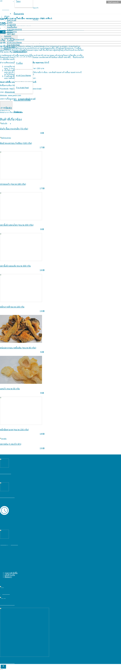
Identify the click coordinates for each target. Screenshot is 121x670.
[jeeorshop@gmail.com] (42, 534)
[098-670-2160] (42, 463)
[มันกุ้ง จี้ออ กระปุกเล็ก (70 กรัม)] (3, 123)
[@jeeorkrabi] (42, 587)
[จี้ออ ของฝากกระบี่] (42, 486)
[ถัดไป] (2, 669)
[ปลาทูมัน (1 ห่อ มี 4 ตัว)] (3, 438)
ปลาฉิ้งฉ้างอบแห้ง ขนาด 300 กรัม (15, 266)
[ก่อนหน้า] (0, 669)
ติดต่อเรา (8, 577)
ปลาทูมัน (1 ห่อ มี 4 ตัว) (10, 444)
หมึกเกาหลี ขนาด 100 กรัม (12, 307)
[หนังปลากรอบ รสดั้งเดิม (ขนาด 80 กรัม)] (21, 342)
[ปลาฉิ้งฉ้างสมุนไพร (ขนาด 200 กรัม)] (21, 219)
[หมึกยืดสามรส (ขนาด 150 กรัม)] (21, 424)
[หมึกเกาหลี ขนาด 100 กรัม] (21, 301)
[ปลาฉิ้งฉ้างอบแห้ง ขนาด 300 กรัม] (21, 260)
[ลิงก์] (18, 39)
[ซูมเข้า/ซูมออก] (0, 667)
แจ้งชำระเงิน (10, 575)
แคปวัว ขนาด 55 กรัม (10, 388)
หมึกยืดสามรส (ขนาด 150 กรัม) (14, 429)
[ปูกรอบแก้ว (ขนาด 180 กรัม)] (21, 178)
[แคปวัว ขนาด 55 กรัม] (21, 383)
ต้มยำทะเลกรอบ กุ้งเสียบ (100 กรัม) (16, 143)
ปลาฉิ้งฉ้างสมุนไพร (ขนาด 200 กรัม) (16, 225)
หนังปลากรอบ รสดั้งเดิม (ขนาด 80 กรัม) (18, 348)
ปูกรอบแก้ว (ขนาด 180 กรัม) (13, 184)
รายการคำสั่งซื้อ (11, 573)
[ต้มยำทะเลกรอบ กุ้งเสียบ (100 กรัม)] (5, 138)
